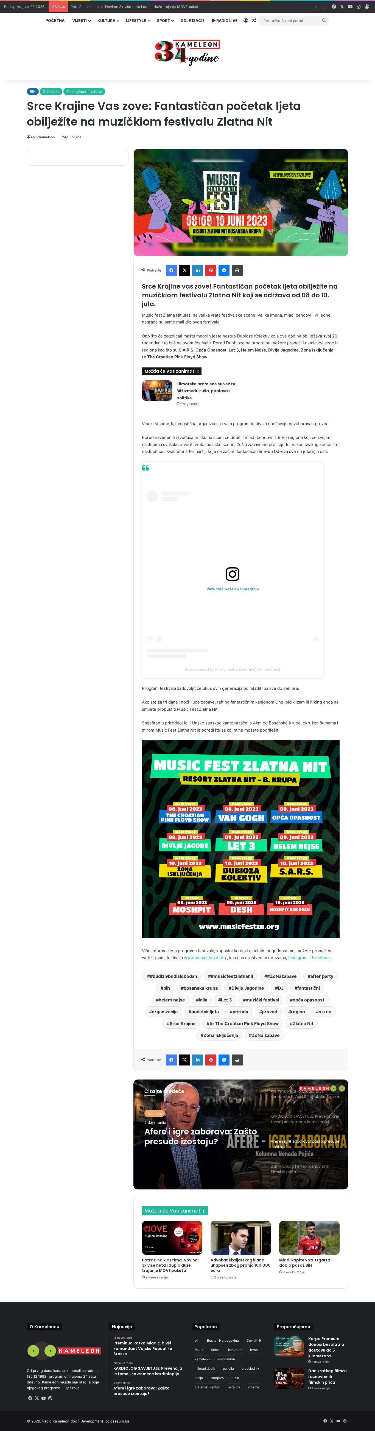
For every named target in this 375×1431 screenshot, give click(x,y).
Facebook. (322, 957)
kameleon (202, 1359)
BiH (33, 91)
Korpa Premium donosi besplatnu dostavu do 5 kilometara (326, 1347)
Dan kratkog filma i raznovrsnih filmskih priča (199, 1137)
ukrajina (234, 1387)
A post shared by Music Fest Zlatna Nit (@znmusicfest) (232, 669)
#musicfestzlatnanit (232, 976)
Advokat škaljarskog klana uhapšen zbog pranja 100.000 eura (241, 1265)
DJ (281, 988)
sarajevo (217, 1378)
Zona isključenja (220, 1035)
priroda (240, 1011)
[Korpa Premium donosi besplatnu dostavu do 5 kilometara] (289, 1346)
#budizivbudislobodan (173, 976)
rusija (199, 1378)
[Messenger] (224, 270)
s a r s (325, 1011)
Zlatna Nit (303, 1023)
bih (166, 988)
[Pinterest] (210, 270)
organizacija (165, 1011)
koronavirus (226, 1359)
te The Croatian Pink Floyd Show (244, 1023)
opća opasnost (308, 1000)
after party (321, 976)
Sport (163, 20)
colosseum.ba (117, 1421)
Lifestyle (136, 20)
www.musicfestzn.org (205, 957)
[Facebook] (171, 270)
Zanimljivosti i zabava (84, 91)
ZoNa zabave (266, 1035)
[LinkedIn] (197, 270)
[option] (240, 1134)
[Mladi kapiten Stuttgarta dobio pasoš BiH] (309, 1238)
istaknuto (235, 1350)
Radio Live (227, 20)
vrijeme (253, 1387)
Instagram (299, 957)
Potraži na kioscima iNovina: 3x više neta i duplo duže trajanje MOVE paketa (170, 1265)
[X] (184, 270)
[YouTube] (43, 1398)
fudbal (215, 1350)
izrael (254, 1350)
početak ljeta (205, 1011)
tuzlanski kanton (207, 1387)
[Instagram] (50, 1398)
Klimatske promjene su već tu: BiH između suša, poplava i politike (206, 391)
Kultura (106, 20)
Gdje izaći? (193, 20)
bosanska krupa (201, 988)
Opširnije (72, 1388)
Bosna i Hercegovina (223, 1340)
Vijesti (79, 20)
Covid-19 (254, 1340)
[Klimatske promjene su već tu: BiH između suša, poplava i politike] (157, 390)
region (298, 1011)
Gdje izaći (51, 91)
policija (228, 1368)
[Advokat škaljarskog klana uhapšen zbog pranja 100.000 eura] (241, 1238)
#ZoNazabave (282, 976)
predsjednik (250, 1368)
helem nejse (172, 1000)
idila (203, 1000)
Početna (55, 20)
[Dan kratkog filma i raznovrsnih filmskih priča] (289, 1378)
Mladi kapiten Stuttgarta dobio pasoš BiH (304, 1262)
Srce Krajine (183, 1023)
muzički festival (262, 1000)
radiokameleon (43, 137)
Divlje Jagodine (247, 988)
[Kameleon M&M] (187, 51)
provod (269, 1011)
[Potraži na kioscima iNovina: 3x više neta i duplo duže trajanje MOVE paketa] (172, 1238)
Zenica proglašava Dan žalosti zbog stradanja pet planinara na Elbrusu (130, 6)
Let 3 (226, 1000)
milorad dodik (205, 1368)
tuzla (235, 1378)
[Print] (237, 270)
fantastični (308, 988)
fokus (199, 1350)
